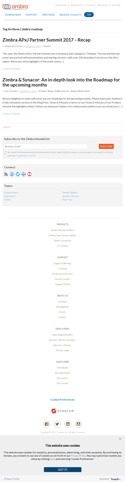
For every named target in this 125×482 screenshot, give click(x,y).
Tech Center (62, 383)
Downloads (13, 14)
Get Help (115, 5)
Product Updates (69, 192)
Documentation (62, 372)
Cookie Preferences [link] (62, 399)
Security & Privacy (70, 196)
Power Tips (67, 199)
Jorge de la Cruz (13, 46)
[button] (120, 438)
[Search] (117, 127)
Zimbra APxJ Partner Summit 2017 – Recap (46, 40)
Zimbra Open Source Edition (62, 235)
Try (89, 14)
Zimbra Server (62, 91)
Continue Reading (11, 68)
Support (31, 14)
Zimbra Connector (62, 240)
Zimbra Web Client (80, 91)
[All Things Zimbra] (15, 7)
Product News (46, 91)
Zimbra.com (61, 5)
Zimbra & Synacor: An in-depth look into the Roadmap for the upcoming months (61, 82)
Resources (102, 5)
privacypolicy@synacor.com (25, 156)
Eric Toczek (11, 91)
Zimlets (7, 199)
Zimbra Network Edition (62, 230)
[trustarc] (115, 479)
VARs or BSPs (63, 328)
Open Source (76, 5)
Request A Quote (71, 14)
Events (47, 46)
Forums (90, 5)
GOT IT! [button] (62, 469)
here (52, 458)
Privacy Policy (78, 455)
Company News (11, 192)
